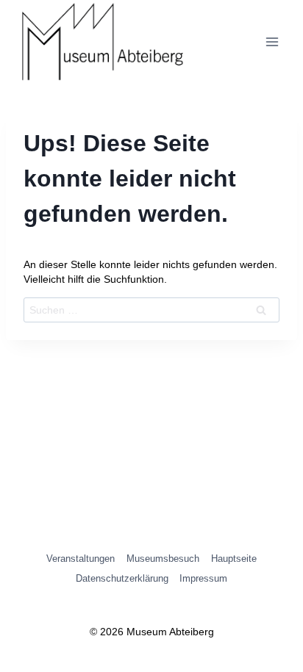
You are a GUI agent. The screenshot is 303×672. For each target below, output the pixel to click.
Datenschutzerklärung (122, 578)
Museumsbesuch (162, 558)
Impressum (203, 578)
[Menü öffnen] (271, 42)
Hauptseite (234, 558)
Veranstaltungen (80, 558)
